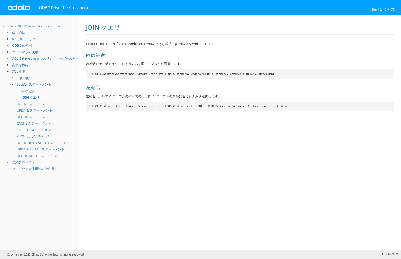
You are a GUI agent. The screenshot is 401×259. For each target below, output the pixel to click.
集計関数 (27, 91)
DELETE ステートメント (34, 117)
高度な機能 (20, 65)
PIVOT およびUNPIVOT (34, 136)
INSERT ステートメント (34, 104)
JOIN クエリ (30, 97)
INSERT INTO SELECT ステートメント (45, 143)
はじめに (18, 32)
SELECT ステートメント (34, 84)
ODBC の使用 (22, 45)
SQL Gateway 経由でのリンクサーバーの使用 (45, 58)
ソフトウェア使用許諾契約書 (33, 168)
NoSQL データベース (27, 39)
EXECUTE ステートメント (35, 130)
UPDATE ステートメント (34, 110)
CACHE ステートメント (34, 123)
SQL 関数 (23, 78)
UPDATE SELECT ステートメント (41, 149)
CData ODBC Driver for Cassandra (33, 26)
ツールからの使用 (25, 52)
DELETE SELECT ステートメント (40, 155)
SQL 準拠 (19, 71)
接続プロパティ (23, 162)
